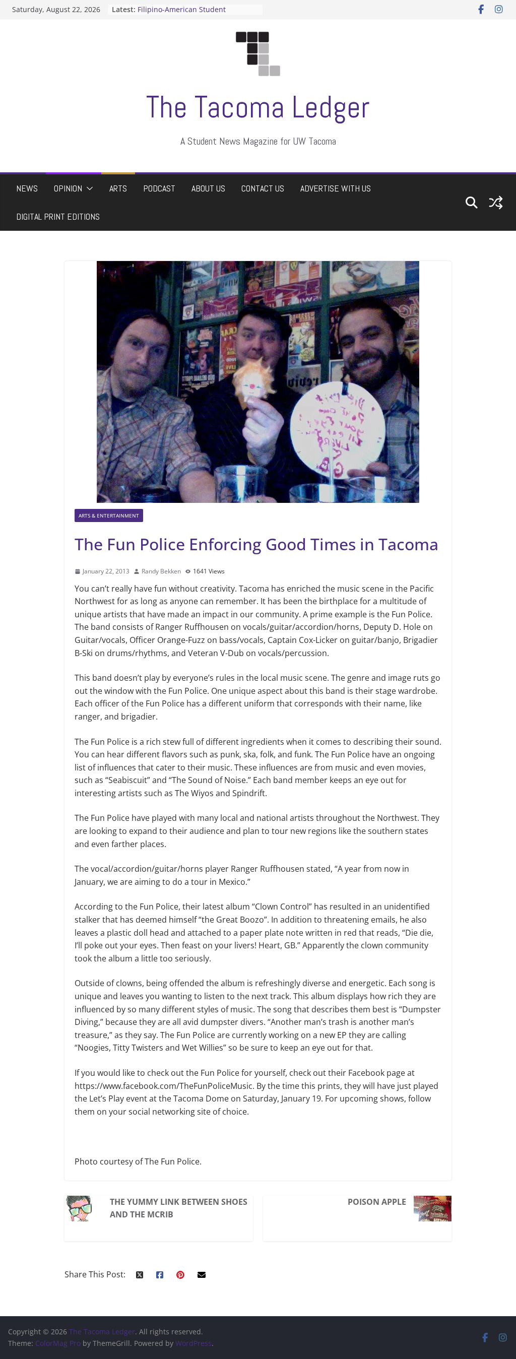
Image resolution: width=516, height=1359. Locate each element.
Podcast (159, 188)
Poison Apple (377, 1201)
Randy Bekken (161, 571)
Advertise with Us (335, 188)
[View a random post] (496, 202)
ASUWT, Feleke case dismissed (189, 8)
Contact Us (262, 188)
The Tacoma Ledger (258, 107)
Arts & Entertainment (109, 515)
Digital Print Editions (58, 216)
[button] (87, 188)
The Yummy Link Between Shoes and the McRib (178, 1208)
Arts (118, 188)
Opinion (68, 188)
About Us (208, 188)
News (27, 188)
